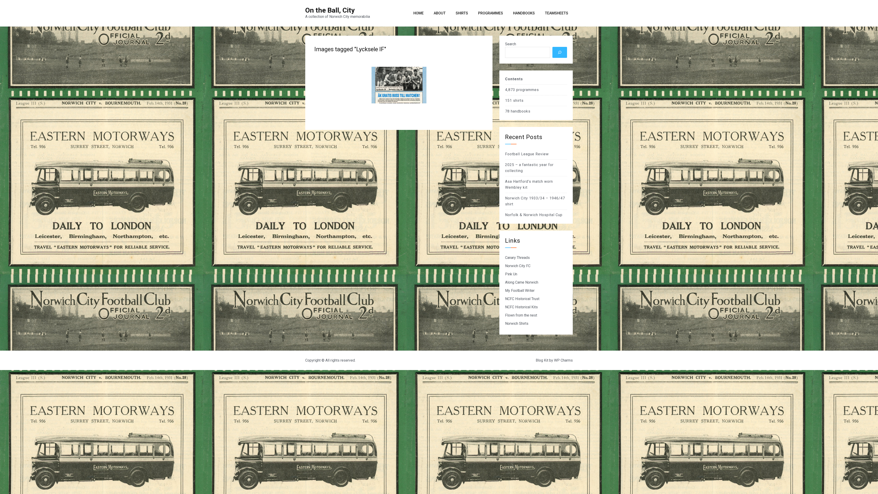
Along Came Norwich (521, 282)
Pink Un (511, 274)
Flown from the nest (521, 315)
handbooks (520, 111)
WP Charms (563, 360)
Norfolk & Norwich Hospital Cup (533, 215)
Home (418, 13)
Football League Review (527, 154)
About (440, 13)
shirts (518, 100)
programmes (527, 90)
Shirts (462, 13)
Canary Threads (517, 257)
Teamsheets (556, 13)
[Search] (559, 52)
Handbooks (524, 13)
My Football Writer (520, 290)
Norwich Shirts (516, 323)
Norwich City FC (517, 266)
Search (510, 44)
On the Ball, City (330, 10)
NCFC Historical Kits (521, 307)
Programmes (490, 13)
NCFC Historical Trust (522, 299)
